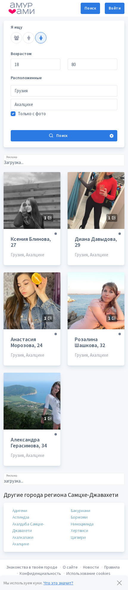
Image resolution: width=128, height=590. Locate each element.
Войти (115, 8)
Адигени (20, 510)
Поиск (90, 8)
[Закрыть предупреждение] (119, 583)
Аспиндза (21, 517)
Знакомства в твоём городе (31, 567)
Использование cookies (88, 573)
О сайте (70, 567)
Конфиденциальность (40, 573)
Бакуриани (80, 510)
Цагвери (78, 537)
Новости (91, 567)
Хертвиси (79, 530)
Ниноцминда (82, 524)
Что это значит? (58, 583)
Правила (112, 567)
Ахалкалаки (23, 537)
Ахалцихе (21, 544)
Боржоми (79, 517)
